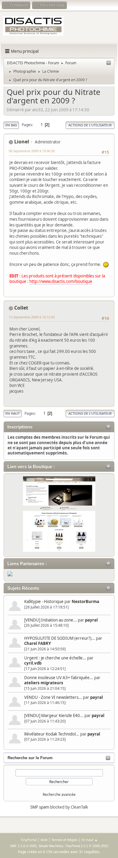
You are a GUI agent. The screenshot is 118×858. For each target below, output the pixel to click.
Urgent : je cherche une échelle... (55, 658)
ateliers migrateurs (43, 682)
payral (91, 620)
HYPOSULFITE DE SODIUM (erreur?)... (59, 638)
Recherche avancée (59, 794)
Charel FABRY (37, 643)
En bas (11, 125)
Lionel (21, 141)
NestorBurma (85, 601)
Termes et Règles (64, 839)
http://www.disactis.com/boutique (60, 281)
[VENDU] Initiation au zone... (50, 620)
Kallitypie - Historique (44, 601)
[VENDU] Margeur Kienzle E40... (54, 715)
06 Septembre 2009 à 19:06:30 (32, 151)
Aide (44, 839)
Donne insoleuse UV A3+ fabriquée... (58, 677)
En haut (12, 413)
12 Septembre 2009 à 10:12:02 (32, 317)
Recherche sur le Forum (30, 758)
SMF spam (39, 807)
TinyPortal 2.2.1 (76, 846)
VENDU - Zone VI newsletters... (53, 697)
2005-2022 (100, 846)
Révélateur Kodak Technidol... (51, 734)
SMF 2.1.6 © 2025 (23, 846)
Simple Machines (50, 846)
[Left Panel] (108, 63)
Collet (21, 307)
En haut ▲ (89, 839)
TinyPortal (29, 839)
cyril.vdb (32, 663)
